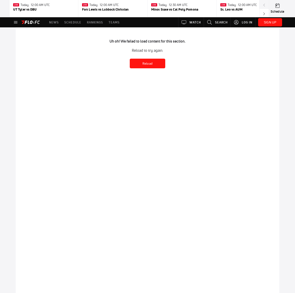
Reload (147, 63)
